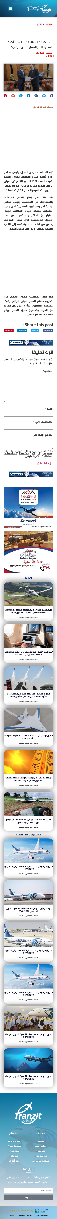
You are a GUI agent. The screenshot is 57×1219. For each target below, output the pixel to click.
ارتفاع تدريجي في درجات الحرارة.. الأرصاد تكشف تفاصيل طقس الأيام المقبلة (28, 779)
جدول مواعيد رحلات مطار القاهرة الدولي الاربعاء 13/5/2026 (28, 1077)
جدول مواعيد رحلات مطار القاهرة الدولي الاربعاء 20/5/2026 (28, 1035)
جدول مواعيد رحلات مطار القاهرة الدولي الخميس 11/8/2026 (28, 867)
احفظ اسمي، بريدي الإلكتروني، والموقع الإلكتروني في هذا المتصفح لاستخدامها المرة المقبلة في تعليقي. (28, 453)
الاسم (49, 408)
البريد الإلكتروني (43, 421)
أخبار (39, 24)
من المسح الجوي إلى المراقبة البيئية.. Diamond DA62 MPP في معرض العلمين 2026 (28, 611)
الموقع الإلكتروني (43, 435)
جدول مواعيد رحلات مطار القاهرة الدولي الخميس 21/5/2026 (28, 993)
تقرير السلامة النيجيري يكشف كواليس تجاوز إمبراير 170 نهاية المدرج (28, 820)
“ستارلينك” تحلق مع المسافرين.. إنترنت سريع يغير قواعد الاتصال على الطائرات (28, 653)
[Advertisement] (28, 140)
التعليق (48, 371)
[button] (10, 8)
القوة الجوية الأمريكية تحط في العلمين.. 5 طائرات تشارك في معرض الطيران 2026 (28, 695)
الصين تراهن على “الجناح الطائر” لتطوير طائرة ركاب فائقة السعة (28, 737)
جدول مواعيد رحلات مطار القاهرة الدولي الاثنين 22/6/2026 (28, 951)
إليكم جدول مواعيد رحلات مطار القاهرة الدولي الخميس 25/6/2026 (28, 909)
